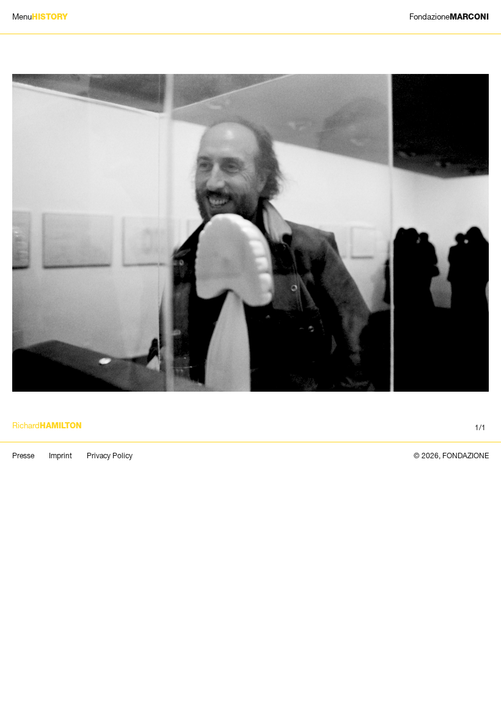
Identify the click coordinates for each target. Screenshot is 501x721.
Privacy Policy (110, 456)
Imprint (60, 456)
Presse (23, 456)
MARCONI (449, 17)
